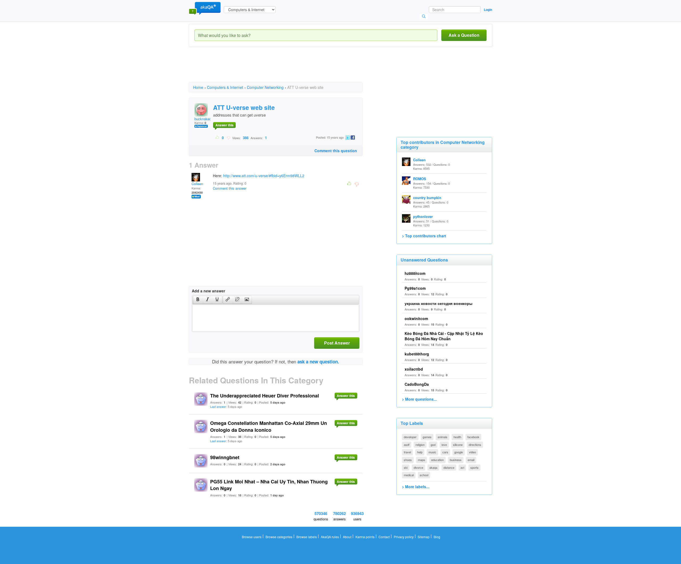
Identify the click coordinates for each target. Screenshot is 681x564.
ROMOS (419, 178)
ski (406, 467)
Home (198, 87)
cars (445, 452)
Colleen (197, 183)
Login (488, 9)
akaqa (433, 467)
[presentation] (198, 300)
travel (407, 452)
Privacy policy (404, 536)
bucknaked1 (203, 118)
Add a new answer (208, 290)
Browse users (251, 536)
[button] (198, 300)
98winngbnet (224, 457)
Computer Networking (265, 87)
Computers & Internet (225, 87)
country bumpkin (427, 197)
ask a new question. (318, 361)
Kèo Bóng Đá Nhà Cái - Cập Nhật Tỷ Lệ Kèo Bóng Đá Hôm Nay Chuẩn (444, 336)
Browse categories (278, 536)
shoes (408, 460)
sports (474, 467)
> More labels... (415, 486)
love (444, 444)
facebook (473, 437)
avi (462, 467)
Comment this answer (229, 188)
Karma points (365, 536)
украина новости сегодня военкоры (438, 303)
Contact (384, 536)
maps (421, 460)
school (424, 475)
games (427, 437)
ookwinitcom (416, 318)
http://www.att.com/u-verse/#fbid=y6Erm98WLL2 (263, 175)
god (433, 444)
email (471, 460)
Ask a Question (464, 35)
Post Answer (337, 343)
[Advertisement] (286, 69)
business (456, 460)
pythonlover (423, 216)
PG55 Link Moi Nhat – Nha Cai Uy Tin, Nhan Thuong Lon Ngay (269, 485)
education (437, 460)
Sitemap (424, 536)
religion (420, 444)
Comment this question (335, 150)
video (472, 452)
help (419, 452)
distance (448, 467)
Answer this (224, 125)
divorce (418, 467)
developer (410, 437)
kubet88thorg (417, 353)
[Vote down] (228, 137)
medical (409, 475)
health (457, 437)
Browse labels (306, 536)
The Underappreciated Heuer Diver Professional (264, 395)
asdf (406, 444)
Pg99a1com (415, 288)
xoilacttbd (414, 369)
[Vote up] (217, 137)
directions (475, 444)
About (347, 536)
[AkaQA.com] (205, 8)
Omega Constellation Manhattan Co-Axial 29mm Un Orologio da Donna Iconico (268, 426)
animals (442, 437)
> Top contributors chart (424, 235)
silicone (458, 444)
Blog (437, 536)
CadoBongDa (417, 384)
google (458, 452)
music (432, 452)
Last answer (218, 406)
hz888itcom (415, 273)
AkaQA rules (330, 536)
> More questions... (419, 399)
